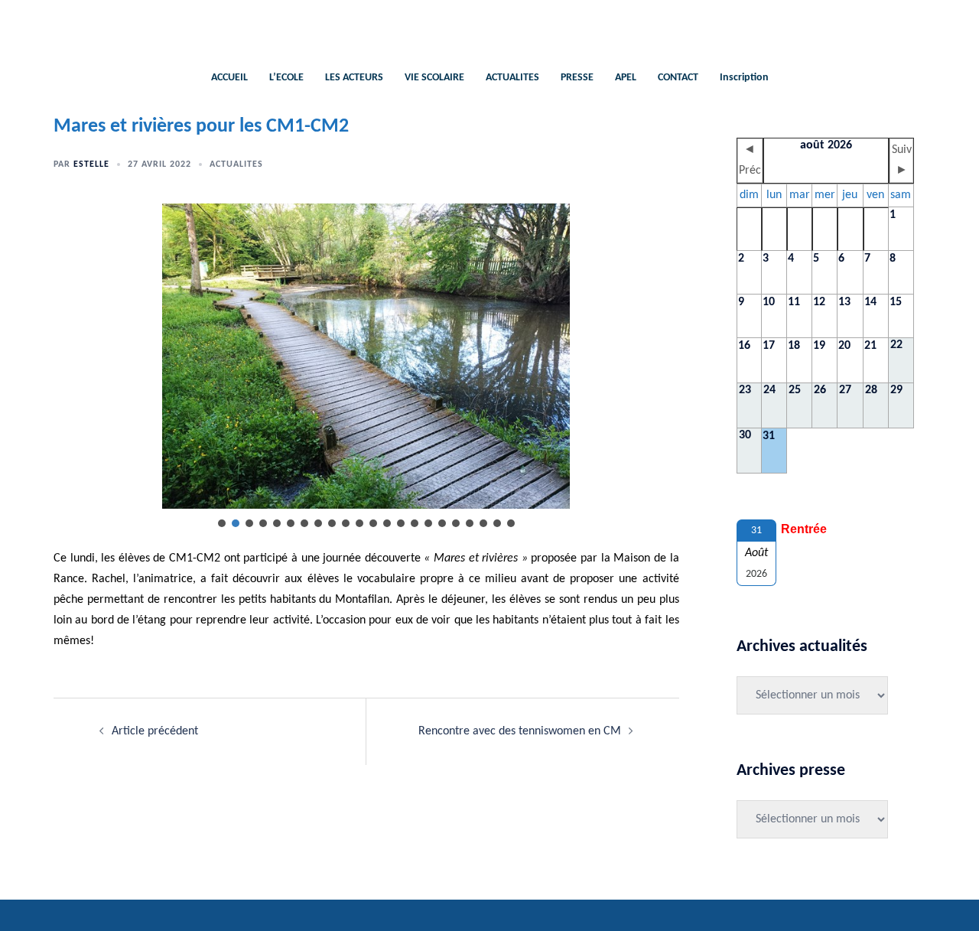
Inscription (744, 77)
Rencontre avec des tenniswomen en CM (519, 731)
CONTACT (678, 77)
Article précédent (155, 731)
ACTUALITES (512, 77)
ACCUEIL (229, 77)
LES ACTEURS (354, 77)
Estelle (91, 164)
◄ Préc (750, 160)
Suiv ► (902, 160)
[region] (366, 366)
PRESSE (577, 77)
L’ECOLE (286, 77)
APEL (625, 77)
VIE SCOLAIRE (434, 77)
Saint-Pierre (490, 27)
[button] (222, 523)
